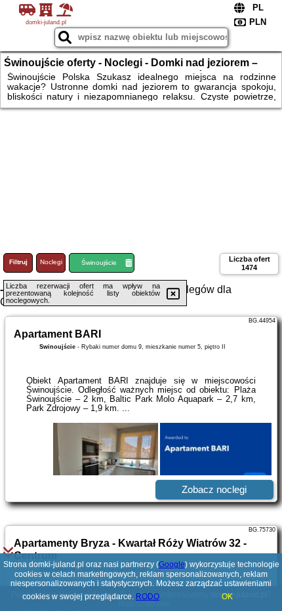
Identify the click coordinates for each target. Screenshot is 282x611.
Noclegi (51, 262)
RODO (147, 596)
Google (172, 564)
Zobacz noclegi (214, 489)
